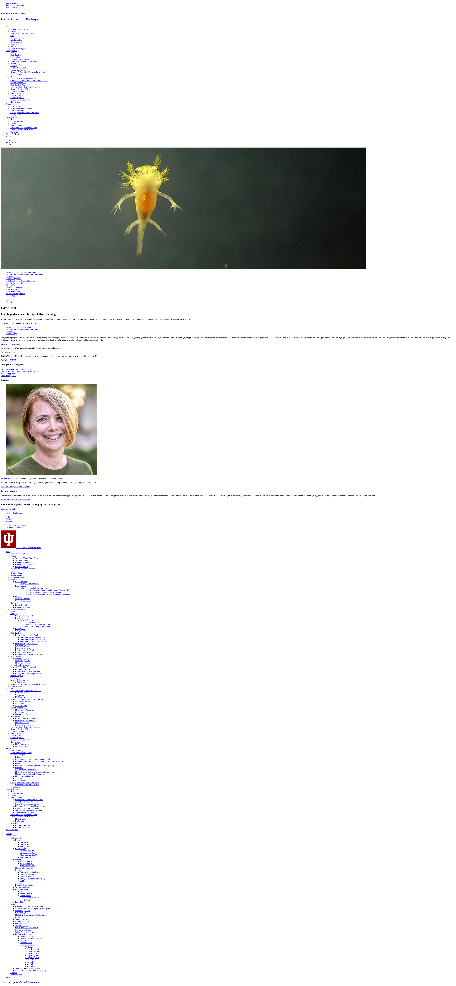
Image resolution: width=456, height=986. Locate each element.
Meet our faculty (7, 500)
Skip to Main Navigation (15, 5)
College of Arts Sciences (16, 525)
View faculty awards (22, 500)
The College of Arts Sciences (13, 13)
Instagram (9, 521)
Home (8, 25)
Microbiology (11, 332)
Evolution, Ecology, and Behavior (18, 327)
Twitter (8, 517)
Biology (19, 19)
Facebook (9, 519)
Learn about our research (10, 344)
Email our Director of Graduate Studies (15, 487)
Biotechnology (11, 334)
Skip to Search (11, 7)
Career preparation (8, 352)
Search (8, 136)
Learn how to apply (8, 509)
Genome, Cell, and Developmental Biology (22, 329)
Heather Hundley (8, 478)
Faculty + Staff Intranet (14, 513)
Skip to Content (11, 3)
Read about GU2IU (8, 360)
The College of (28, 548)
